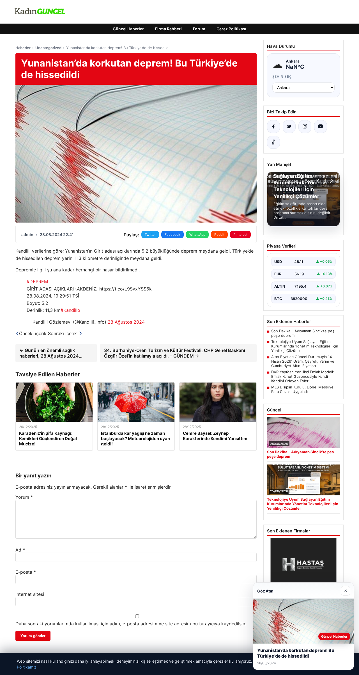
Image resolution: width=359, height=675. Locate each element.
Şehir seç (282, 76)
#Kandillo (70, 310)
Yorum (24, 497)
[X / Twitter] (289, 126)
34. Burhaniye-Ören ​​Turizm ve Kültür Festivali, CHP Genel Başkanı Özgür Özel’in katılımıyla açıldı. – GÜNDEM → (174, 353)
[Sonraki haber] (330, 181)
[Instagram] (304, 126)
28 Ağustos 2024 (126, 322)
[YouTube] (320, 126)
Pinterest (240, 234)
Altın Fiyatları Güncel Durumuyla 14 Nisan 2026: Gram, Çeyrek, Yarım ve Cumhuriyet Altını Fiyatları (302, 361)
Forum (199, 28)
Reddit (219, 234)
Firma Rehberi (168, 28)
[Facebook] (273, 126)
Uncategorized (48, 47)
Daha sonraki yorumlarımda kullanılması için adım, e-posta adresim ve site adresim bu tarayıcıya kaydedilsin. (130, 623)
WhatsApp (197, 234)
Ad (20, 550)
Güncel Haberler (128, 28)
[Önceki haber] (319, 181)
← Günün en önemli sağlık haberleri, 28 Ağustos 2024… (50, 353)
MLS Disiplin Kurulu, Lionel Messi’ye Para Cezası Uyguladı (302, 389)
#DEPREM (37, 281)
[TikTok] (273, 142)
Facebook (172, 234)
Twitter (150, 234)
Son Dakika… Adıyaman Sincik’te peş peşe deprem (302, 333)
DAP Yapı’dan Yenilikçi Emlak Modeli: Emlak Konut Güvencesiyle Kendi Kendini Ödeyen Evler (302, 376)
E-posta (25, 572)
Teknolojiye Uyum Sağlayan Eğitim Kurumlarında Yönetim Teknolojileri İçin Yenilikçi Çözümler (304, 346)
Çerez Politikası (231, 28)
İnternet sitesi (29, 594)
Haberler (23, 47)
